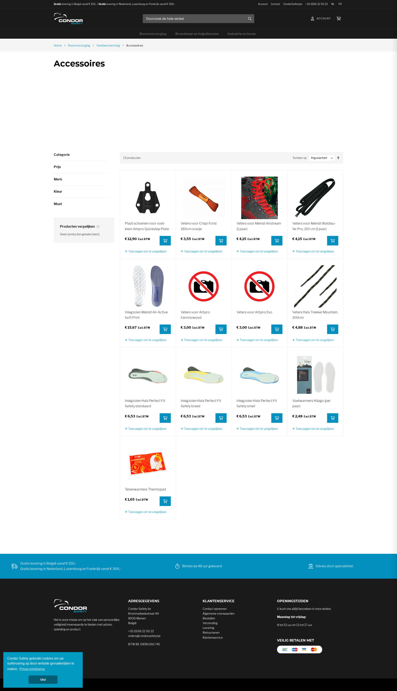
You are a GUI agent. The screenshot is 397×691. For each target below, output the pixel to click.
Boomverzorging (79, 45)
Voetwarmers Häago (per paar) (311, 403)
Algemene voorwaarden (218, 613)
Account (263, 4)
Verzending (210, 623)
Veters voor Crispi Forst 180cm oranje (199, 226)
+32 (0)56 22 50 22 (316, 4)
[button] (145, 251)
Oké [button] (43, 679)
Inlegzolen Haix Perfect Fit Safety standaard (145, 403)
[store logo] (68, 18)
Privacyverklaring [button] (32, 669)
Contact (275, 4)
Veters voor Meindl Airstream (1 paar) (259, 226)
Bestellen (209, 618)
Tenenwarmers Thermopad (145, 489)
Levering (208, 628)
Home (58, 45)
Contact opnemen (215, 608)
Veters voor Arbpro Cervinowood (195, 315)
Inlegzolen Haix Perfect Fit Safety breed (201, 403)
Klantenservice (213, 637)
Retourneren (211, 632)
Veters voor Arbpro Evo (254, 312)
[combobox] (198, 18)
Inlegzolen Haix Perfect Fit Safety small (257, 403)
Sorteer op (300, 158)
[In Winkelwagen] (165, 240)
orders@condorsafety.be (144, 636)
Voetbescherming (108, 45)
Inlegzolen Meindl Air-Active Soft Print (146, 315)
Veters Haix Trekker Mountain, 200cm (315, 315)
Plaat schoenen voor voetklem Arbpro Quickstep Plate (147, 226)
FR (340, 4)
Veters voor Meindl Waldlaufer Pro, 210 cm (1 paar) (314, 226)
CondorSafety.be (292, 4)
